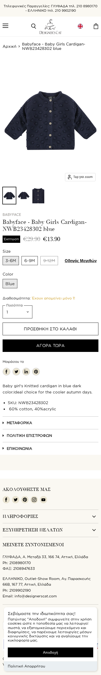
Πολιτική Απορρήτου (26, 666)
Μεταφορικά (19, 423)
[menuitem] (80, 26)
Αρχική (9, 46)
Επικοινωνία (19, 448)
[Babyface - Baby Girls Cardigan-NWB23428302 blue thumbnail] (9, 195)
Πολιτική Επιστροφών (29, 435)
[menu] (80, 26)
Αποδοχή (50, 652)
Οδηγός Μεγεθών (81, 260)
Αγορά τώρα (50, 345)
